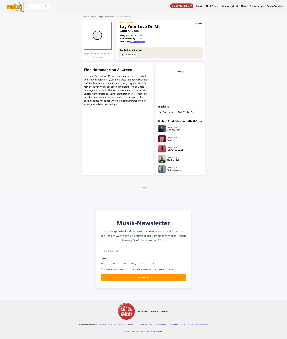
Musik (235, 6)
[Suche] (46, 6)
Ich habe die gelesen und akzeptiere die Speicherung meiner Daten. (138, 269)
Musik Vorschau (147, 324)
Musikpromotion (187, 324)
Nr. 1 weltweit (101, 324)
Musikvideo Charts (133, 324)
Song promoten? (137, 41)
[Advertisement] (180, 87)
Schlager (134, 263)
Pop (124, 263)
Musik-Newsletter (201, 324)
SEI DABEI (143, 277)
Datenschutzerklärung (121, 269)
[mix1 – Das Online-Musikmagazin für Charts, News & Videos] (15, 5)
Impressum (143, 311)
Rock (153, 263)
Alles (106, 263)
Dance (115, 263)
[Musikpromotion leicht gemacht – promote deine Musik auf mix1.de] (126, 311)
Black (144, 263)
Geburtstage (257, 6)
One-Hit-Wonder (161, 324)
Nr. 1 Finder (212, 6)
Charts (199, 6)
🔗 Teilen (198, 23)
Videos (225, 6)
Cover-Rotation (275, 6)
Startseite (85, 17)
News (244, 6)
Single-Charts (174, 324)
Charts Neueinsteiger (116, 324)
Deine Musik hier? (182, 5)
